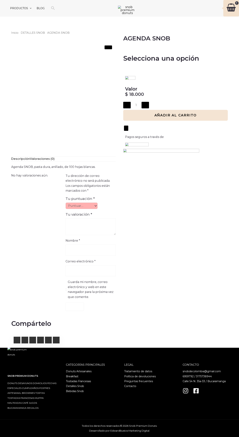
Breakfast (72, 376)
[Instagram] (186, 391)
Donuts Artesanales (78, 371)
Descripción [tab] (20, 159)
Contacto (130, 386)
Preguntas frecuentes (138, 381)
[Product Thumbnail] (108, 47)
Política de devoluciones (140, 376)
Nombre (73, 240)
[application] (29, 8)
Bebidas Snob (75, 391)
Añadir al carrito (175, 115)
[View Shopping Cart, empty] (227, 8)
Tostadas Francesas (78, 381)
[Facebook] (196, 391)
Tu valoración (79, 214)
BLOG (41, 8)
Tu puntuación (80, 198)
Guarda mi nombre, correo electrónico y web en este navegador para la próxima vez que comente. (91, 289)
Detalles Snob (75, 386)
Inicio (14, 32)
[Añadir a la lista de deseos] (126, 128)
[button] (53, 8)
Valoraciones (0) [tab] (42, 159)
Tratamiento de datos (138, 371)
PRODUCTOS (19, 8)
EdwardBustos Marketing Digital (129, 430)
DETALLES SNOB (33, 32)
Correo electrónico (81, 261)
